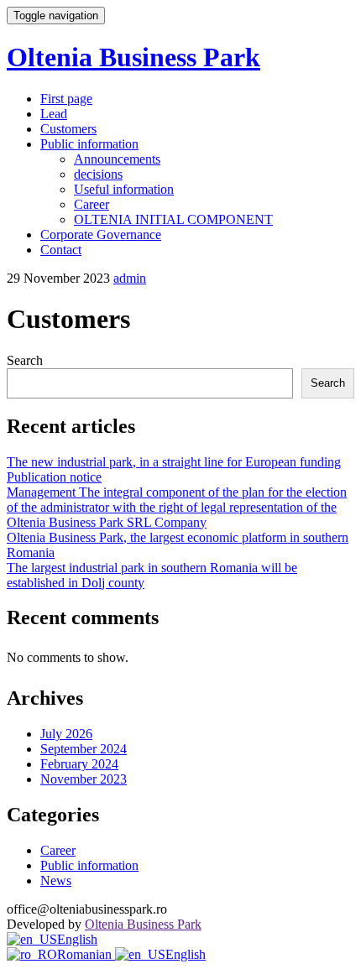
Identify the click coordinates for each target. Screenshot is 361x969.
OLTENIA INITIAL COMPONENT (173, 219)
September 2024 (83, 749)
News (55, 880)
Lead (53, 114)
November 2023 (83, 779)
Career (91, 204)
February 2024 (79, 764)
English (77, 939)
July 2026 (66, 734)
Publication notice (54, 477)
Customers (68, 129)
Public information (89, 144)
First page (66, 98)
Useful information (124, 189)
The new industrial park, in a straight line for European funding (174, 462)
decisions (98, 174)
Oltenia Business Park (133, 57)
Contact (60, 249)
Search (25, 360)
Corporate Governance (100, 234)
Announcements (117, 159)
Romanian (86, 954)
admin (129, 278)
